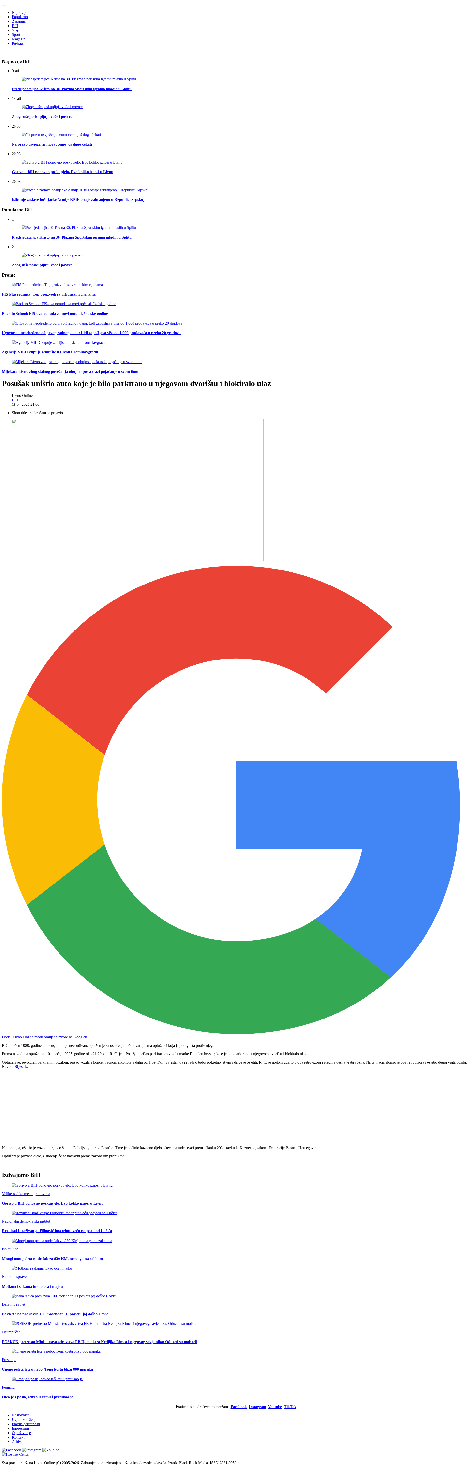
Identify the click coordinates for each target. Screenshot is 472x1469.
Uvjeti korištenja (24, 1419)
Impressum (20, 1428)
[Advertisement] (149, 1107)
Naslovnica (20, 1415)
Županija (19, 21)
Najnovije (19, 12)
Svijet (16, 30)
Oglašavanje (21, 1433)
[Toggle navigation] (4, 5)
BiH (15, 26)
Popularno (20, 17)
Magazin (18, 39)
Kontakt (18, 1437)
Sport (16, 34)
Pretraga (18, 43)
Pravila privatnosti (26, 1424)
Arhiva (17, 1441)
